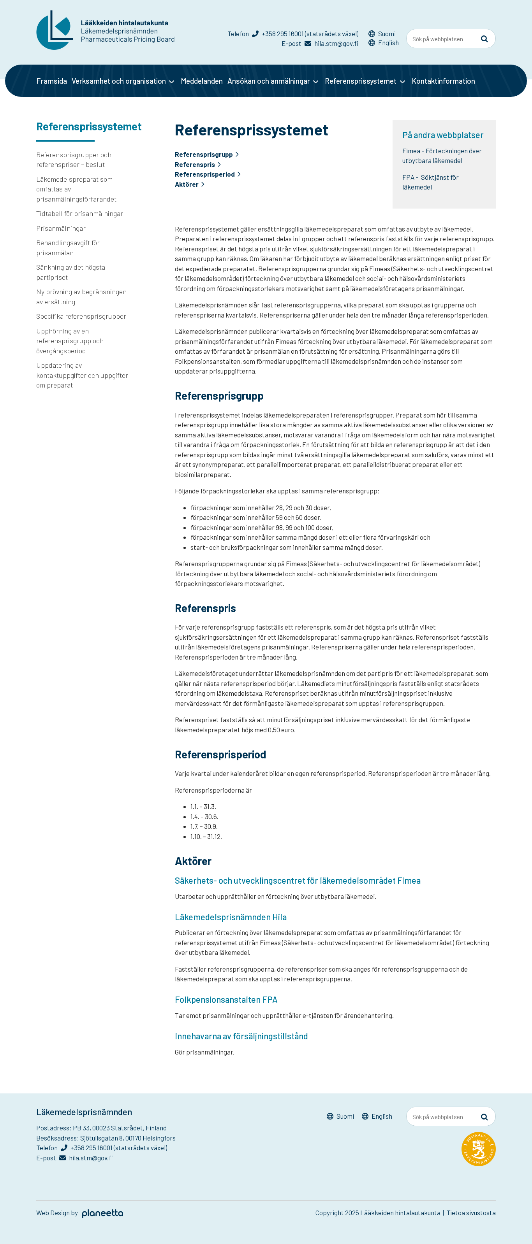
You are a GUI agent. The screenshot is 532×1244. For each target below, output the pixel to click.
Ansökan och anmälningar (268, 80)
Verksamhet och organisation (119, 80)
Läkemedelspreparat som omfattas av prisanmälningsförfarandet (76, 189)
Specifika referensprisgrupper (81, 316)
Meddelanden (202, 80)
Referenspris (195, 164)
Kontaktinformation (443, 80)
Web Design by (57, 1212)
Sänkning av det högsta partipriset (70, 272)
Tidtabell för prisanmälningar (79, 213)
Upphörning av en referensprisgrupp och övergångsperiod (70, 340)
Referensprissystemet (360, 80)
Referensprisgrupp (204, 154)
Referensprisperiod (205, 174)
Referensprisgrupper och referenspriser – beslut (73, 159)
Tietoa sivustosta (471, 1212)
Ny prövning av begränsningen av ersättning (81, 296)
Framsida (51, 80)
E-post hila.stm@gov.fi (320, 43)
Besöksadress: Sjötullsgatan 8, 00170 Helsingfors (106, 1138)
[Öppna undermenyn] (171, 81)
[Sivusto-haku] (484, 39)
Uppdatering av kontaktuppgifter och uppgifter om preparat (82, 375)
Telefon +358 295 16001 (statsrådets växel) (292, 33)
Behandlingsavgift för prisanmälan (68, 247)
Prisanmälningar (61, 228)
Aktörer (187, 184)
